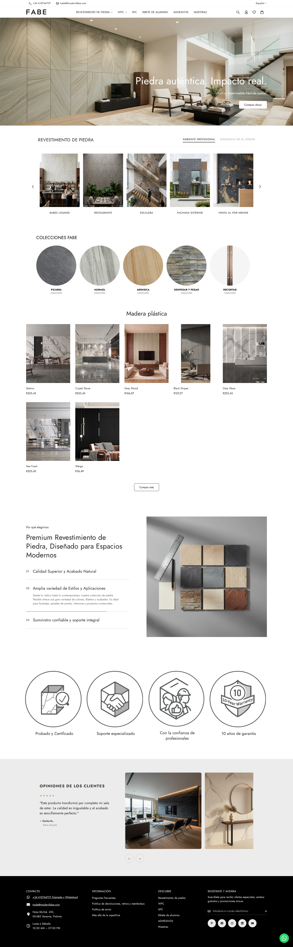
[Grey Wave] (245, 353)
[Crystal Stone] (97, 353)
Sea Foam (31, 466)
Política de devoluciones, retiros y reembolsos (118, 904)
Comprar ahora (253, 112)
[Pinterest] (212, 923)
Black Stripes (181, 388)
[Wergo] (97, 431)
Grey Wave (229, 388)
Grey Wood (131, 388)
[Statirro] (48, 353)
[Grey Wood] (146, 353)
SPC (134, 12)
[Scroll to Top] (286, 928)
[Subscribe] (263, 911)
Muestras (200, 12)
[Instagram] (232, 923)
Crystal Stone (82, 388)
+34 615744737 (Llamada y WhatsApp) (55, 897)
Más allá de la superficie (106, 915)
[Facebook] (222, 923)
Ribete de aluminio (155, 12)
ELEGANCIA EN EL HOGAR (237, 139)
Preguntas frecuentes (103, 898)
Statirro (30, 388)
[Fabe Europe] (36, 12)
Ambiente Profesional (199, 139)
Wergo (79, 466)
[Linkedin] (242, 923)
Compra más (146, 487)
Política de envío (101, 909)
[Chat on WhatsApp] (284, 938)
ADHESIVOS (180, 12)
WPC (121, 12)
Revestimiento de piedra (93, 12)
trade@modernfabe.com (46, 905)
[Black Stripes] (196, 353)
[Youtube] (252, 923)
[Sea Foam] (48, 431)
